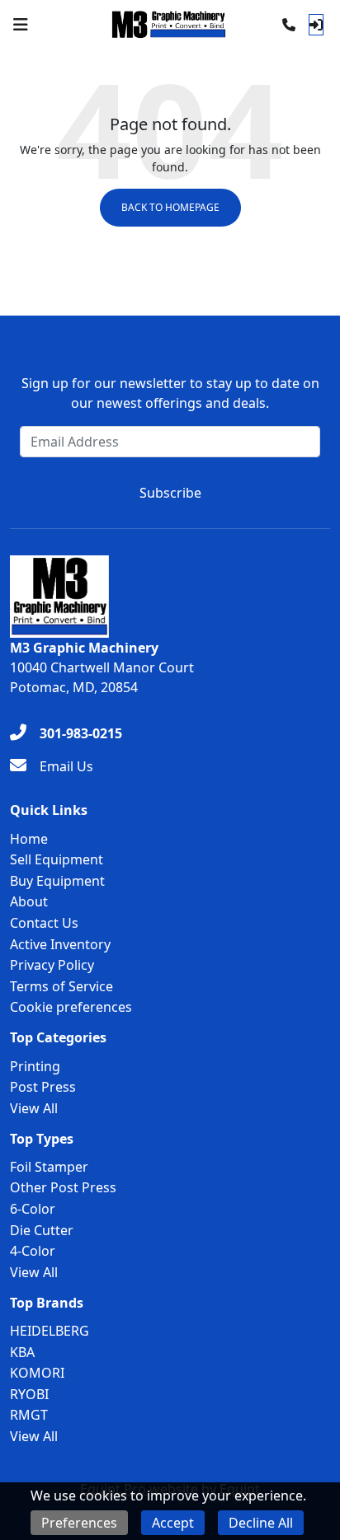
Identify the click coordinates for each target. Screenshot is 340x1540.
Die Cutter (41, 1230)
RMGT (29, 1415)
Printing (35, 1066)
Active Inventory (60, 944)
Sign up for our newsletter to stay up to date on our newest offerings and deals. (170, 393)
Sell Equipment (56, 859)
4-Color (32, 1251)
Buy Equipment (57, 881)
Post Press (43, 1087)
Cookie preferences (71, 1007)
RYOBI (29, 1394)
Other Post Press (63, 1187)
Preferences (79, 1523)
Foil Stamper (49, 1167)
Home (29, 839)
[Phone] (288, 24)
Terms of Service (61, 986)
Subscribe (170, 493)
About (29, 901)
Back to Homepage (170, 207)
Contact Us (44, 923)
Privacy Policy (52, 965)
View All (34, 1108)
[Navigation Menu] (20, 24)
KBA (22, 1352)
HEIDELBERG (49, 1331)
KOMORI (37, 1373)
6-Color (32, 1209)
